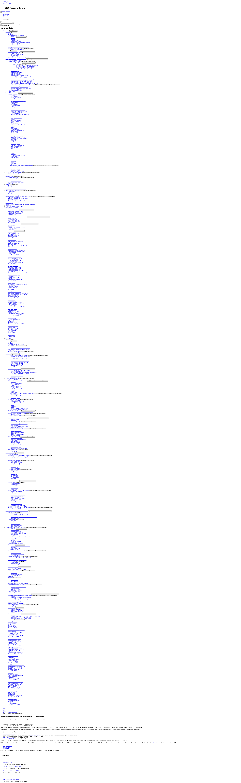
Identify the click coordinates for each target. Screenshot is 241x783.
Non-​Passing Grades (15, 477)
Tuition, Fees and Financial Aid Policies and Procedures (17, 511)
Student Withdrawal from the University (16, 584)
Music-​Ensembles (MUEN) (13, 315)
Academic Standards (12, 528)
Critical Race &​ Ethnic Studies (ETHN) (16, 262)
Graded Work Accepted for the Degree (18, 533)
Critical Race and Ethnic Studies (17, 116)
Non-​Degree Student (15, 55)
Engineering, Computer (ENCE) (14, 267)
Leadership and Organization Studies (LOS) (16, 306)
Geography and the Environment (17, 125)
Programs (5, 16)
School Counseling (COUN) (13, 696)
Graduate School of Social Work (17, 363)
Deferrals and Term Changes (16, 504)
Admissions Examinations (16, 499)
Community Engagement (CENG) (15, 258)
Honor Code (13, 605)
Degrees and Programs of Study (14, 60)
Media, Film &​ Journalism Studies (17, 145)
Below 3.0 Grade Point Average (17, 532)
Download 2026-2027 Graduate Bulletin (11, 770)
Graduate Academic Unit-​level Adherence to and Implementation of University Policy (27, 459)
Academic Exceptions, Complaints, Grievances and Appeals (20, 595)
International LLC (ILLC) (13, 295)
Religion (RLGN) (11, 693)
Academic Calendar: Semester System (18, 44)
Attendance (13, 38)
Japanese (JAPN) (11, 300)
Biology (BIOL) (11, 246)
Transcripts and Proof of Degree (17, 496)
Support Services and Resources (14, 613)
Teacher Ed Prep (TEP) (12, 703)
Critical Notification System (13, 454)
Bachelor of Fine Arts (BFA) (16, 72)
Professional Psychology (15, 414)
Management (13, 140)
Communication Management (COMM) (16, 635)
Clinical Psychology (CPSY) (13, 254)
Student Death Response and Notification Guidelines (21, 618)
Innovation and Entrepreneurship (17, 130)
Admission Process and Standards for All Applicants (18, 490)
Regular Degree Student (15, 483)
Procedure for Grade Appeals (14, 197)
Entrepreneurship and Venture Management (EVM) (18, 272)
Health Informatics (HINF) (13, 659)
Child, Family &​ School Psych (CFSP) (15, 632)
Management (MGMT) (12, 309)
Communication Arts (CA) (13, 255)
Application (13, 492)
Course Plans (15, 64)
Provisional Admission (15, 484)
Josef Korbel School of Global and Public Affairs (20, 360)
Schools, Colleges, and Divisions (12, 378)
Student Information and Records (12, 209)
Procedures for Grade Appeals (16, 601)
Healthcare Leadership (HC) (13, 287)
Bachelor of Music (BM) (15, 73)
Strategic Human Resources (16, 446)
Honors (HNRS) (11, 290)
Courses (4, 17)
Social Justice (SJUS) (12, 329)
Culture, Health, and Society (16, 118)
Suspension (13, 540)
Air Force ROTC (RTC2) (13, 234)
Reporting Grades (14, 470)
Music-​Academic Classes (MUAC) (15, 314)
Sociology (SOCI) (11, 332)
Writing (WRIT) (11, 337)
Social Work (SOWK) (12, 331)
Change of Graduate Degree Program (18, 505)
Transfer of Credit (11, 91)
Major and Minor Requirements (12, 92)
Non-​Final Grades (14, 475)
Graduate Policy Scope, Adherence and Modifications (18, 455)
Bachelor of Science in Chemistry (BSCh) (19, 77)
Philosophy (13, 149)
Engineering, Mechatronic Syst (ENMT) (16, 270)
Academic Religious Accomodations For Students (20, 42)
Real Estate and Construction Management (19, 409)
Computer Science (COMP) (13, 259)
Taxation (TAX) (11, 702)
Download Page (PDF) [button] (7, 762)
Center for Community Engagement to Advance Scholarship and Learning (20, 204)
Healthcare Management (15, 441)
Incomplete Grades (14, 479)
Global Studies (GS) (12, 285)
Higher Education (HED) (13, 662)
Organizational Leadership (16, 170)
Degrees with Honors (12, 228)
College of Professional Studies (17, 365)
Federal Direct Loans (15, 513)
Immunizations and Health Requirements (16, 603)
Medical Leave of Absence (13, 220)
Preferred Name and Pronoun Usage (15, 213)
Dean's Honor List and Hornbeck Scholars (16, 227)
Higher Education (14, 425)
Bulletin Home (6, 4)
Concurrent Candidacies (15, 468)
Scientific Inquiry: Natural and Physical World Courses (26, 67)
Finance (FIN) (11, 276)
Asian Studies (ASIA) (12, 244)
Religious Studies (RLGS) (13, 326)
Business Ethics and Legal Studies (17, 109)
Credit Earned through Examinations (15, 90)
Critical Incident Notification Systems (15, 211)
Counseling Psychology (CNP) (14, 261)
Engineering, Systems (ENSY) (14, 650)
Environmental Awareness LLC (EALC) (16, 274)
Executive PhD (14, 403)
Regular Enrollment (14, 562)
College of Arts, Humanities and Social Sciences (20, 356)
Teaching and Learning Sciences (17, 427)
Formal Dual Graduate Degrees (14, 369)
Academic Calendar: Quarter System (18, 43)
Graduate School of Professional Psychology (19, 362)
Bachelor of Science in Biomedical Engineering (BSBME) (22, 79)
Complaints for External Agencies (14, 201)
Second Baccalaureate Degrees (17, 54)
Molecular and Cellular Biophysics (17, 434)
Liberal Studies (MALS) (13, 674)
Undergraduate (6, 30)
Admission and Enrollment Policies (12, 480)
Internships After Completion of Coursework (17, 569)
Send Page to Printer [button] (7, 757)
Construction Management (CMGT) (15, 260)
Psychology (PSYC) (12, 321)
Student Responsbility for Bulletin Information (20, 456)
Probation (12, 539)
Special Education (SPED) (13, 700)
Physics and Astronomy (15, 150)
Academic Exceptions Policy (13, 199)
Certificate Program (14, 467)
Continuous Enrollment (15, 565)
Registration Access (12, 185)
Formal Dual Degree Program (16, 462)
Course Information (12, 188)
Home (4, 710)
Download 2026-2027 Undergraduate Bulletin (12, 766)
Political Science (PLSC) (13, 320)
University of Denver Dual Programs (15, 173)
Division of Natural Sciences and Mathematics (20, 361)
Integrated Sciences (14, 131)
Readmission (10, 576)
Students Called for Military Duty (14, 221)
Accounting (13, 95)
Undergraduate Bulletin (7, 746)
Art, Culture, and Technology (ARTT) (15, 241)
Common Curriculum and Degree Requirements (20, 69)
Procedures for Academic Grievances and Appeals (18, 198)
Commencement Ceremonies (16, 568)
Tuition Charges (14, 520)
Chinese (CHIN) (11, 253)
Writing (12, 164)
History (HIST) (11, 289)
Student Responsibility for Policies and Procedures (18, 583)
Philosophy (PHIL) (12, 318)
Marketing (13, 141)
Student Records (11, 608)
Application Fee (14, 493)
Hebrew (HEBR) (11, 288)
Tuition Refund (11, 192)
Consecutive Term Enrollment (16, 564)
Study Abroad (8, 205)
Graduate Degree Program (16, 461)
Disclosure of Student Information (17, 609)
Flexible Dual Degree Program (17, 463)
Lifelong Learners (14, 488)
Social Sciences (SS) (12, 330)
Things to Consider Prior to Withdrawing (19, 585)
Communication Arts (15, 166)
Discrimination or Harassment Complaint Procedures (18, 200)
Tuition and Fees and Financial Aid (12, 190)
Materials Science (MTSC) (13, 311)
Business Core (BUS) (12, 249)
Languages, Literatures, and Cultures (18, 137)
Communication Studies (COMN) (14, 257)
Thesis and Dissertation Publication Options (19, 558)
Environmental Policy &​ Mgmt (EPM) (15, 653)
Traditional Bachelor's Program (14, 52)
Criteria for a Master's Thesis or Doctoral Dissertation (21, 557)
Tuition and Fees (11, 191)
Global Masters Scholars (13, 175)
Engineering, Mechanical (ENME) (15, 269)
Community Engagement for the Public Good (20, 114)
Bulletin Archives (6, 748)
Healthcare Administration (16, 168)
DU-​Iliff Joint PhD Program (16, 465)
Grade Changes (14, 538)
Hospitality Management (15, 129)
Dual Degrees (8, 354)
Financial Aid (10, 193)
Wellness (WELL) (11, 336)
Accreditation (10, 34)
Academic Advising (9, 176)
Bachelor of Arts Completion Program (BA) (19, 87)
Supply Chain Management (16, 447)
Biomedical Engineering (15, 105)
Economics (13, 119)
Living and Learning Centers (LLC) (15, 307)
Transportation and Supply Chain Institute (19, 448)
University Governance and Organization (16, 35)
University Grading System (13, 469)
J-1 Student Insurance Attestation (9, 738)
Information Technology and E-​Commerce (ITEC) (18, 294)
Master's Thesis (14, 573)
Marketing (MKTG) (12, 310)
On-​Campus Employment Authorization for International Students (24, 517)
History (12, 127)
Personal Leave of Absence (16, 588)
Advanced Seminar (14, 96)
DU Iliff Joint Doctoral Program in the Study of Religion (22, 412)
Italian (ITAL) (11, 298)
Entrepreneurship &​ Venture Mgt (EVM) (16, 652)
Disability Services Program (13, 602)
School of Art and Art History (16, 383)
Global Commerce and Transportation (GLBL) (17, 284)
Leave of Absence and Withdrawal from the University (16, 216)
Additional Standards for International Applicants (17, 506)
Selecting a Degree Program (16, 62)
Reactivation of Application (16, 502)
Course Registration (12, 186)
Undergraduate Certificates (16, 89)
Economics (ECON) (12, 263)
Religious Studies (14, 156)
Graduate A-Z (6, 2)
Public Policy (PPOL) (12, 322)
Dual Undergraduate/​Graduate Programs (14, 172)
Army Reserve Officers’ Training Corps (18, 101)
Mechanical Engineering (15, 144)
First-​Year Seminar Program (16, 178)
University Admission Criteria (16, 491)
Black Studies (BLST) (12, 247)
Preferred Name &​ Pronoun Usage (17, 611)
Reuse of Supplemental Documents (17, 498)
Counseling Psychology (15, 422)
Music (12, 148)
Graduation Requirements (13, 567)
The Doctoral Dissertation (16, 553)
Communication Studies (15, 113)
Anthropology (13, 98)
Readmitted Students (15, 53)
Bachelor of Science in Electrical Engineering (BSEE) (21, 81)
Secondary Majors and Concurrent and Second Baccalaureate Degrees (24, 83)
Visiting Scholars (14, 489)
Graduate (5, 339)
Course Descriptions (10, 230)
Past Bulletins (5, 707)
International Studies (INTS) (13, 296)
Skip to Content (6, 1)
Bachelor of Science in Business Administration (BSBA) (22, 76)
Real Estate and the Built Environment (18, 155)
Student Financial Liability (16, 524)
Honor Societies (11, 229)
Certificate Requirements (13, 549)
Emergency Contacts (12, 214)
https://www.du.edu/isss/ (156, 742)
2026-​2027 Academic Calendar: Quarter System (20, 346)
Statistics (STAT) (11, 701)
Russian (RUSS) (11, 327)
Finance (12, 122)
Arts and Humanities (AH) (13, 243)
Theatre (12, 162)
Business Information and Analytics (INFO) (16, 251)
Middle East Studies (14, 147)
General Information (10, 453)
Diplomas (10, 226)
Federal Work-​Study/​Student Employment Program (21, 514)
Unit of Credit (11, 46)
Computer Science (14, 115)
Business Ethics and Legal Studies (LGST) (16, 250)
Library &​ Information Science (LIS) (15, 675)
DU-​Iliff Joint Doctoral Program (14, 410)
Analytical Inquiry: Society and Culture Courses (25, 66)
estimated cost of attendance (35, 735)
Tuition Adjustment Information (17, 525)
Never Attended (14, 471)
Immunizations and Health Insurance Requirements (16, 189)
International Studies (15, 132)
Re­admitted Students (12, 222)
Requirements (13, 551)
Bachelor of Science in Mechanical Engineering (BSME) (22, 82)
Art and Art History (14, 102)
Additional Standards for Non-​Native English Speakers (19, 507)
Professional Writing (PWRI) (13, 688)
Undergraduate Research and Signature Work (14, 206)
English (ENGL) (11, 271)
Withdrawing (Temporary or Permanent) (18, 587)
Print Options (6, 19)
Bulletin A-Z (5, 15)
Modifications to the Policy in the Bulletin (19, 457)
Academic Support (9, 203)
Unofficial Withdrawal (12, 219)
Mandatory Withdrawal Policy (16, 590)
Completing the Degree (15, 555)
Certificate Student (14, 485)
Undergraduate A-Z (7, 3)
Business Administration (15, 107)
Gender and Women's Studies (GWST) (15, 279)
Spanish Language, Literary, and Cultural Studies (20, 159)
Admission (8, 50)
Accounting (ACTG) (12, 232)
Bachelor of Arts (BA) (15, 71)
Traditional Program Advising (14, 177)
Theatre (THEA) (11, 335)
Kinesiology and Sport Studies (17, 136)
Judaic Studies (13, 135)
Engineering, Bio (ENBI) (13, 266)
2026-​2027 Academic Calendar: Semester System (20, 348)
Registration (8, 184)
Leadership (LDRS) (12, 305)
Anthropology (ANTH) (12, 236)
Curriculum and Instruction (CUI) (14, 641)
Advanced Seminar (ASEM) (13, 233)
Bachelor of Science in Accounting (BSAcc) (19, 75)
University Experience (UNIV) (14, 704)
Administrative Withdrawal (16, 542)
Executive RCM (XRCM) (13, 656)
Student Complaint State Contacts (17, 49)
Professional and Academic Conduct (15, 604)
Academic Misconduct (15, 606)
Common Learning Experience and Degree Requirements (22, 85)
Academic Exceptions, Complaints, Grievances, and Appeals (18, 196)
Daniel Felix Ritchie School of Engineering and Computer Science (24, 358)
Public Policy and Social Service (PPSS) (16, 323)
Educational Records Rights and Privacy (16, 212)
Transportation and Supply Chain (17, 171)
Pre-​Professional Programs (16, 181)
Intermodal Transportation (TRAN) (15, 668)
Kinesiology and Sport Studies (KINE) (15, 302)
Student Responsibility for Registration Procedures (21, 578)
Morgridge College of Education (17, 364)
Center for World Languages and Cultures (19, 111)
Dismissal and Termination (16, 541)
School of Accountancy (15, 400)
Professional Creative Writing (16, 444)
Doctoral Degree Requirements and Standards (17, 550)
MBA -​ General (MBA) (12, 680)
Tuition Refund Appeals (15, 526)
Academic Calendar (12, 36)
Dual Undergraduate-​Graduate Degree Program (20, 464)
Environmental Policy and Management (18, 439)
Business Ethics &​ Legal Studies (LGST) (16, 628)
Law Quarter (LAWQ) (12, 304)
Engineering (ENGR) (12, 264)
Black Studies (13, 106)
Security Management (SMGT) (14, 697)
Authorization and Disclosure (14, 48)
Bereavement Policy (15, 40)
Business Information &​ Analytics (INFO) (16, 630)
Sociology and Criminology (16, 158)
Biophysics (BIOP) (12, 626)
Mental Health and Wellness (16, 146)
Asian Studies (13, 103)
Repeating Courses (14, 535)
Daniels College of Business (16, 357)
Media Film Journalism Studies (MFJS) (16, 313)
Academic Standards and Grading (12, 194)
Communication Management (16, 438)
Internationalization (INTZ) (13, 297)
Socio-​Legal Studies (15, 157)
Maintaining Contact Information (17, 610)
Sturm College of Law (15, 366)
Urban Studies (13, 163)
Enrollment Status (11, 561)
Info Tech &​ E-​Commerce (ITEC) (15, 667)
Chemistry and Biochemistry (16, 112)
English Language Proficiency (17, 508)
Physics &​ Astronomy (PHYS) (14, 319)
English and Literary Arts (16, 121)
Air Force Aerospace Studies (16, 97)
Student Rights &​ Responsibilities (12, 208)
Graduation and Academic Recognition (13, 223)
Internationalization (14, 133)
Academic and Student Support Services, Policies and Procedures (18, 593)
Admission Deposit (14, 501)
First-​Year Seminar (14, 123)
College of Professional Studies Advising (16, 182)
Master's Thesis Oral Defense (16, 574)
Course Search (8, 338)
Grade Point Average (15, 530)
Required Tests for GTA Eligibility (17, 509)
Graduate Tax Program (15, 451)
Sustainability (13, 161)
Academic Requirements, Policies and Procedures (15, 527)
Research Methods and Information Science (19, 426)
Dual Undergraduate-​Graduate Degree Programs (17, 355)
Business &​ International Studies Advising (19, 179)
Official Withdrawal (12, 218)
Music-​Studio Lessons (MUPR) (14, 317)
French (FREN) (11, 278)
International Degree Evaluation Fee (18, 495)
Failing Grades (13, 472)
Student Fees (13, 521)
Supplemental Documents (16, 497)
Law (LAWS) (11, 673)
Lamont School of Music (15, 387)
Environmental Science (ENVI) (14, 275)
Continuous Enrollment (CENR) (14, 639)
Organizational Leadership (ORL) (14, 685)
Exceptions (13, 596)
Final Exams (13, 39)
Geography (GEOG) (12, 280)
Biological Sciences (14, 104)
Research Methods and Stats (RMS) (15, 695)
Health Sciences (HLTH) (13, 286)
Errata (4, 708)
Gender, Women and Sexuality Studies (18, 124)
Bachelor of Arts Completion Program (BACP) (17, 245)
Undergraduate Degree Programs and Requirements (16, 59)
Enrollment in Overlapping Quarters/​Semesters (17, 560)
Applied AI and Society (15, 99)
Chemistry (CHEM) (12, 252)
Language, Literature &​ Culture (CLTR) (16, 303)
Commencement (11, 225)
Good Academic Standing (16, 531)
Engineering (13, 396)
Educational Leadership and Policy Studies (19, 424)
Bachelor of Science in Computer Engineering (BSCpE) (22, 80)
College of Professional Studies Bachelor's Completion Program (20, 57)
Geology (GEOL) (11, 281)
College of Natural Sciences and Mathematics (20, 374)
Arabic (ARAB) (11, 237)
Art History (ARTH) (12, 242)
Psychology (13, 153)
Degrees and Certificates (13, 379)
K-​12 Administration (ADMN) (14, 671)
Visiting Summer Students (16, 56)
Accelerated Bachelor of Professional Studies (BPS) (21, 88)
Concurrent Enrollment (15, 563)
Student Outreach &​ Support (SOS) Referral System (21, 617)
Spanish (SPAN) (11, 333)
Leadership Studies (14, 139)
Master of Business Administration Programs (19, 408)
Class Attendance (11, 544)
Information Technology (15, 169)
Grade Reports (13, 478)
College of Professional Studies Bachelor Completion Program (20, 165)
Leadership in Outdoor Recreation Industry (19, 138)
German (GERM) (11, 283)
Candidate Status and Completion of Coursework (20, 536)
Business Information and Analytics (18, 110)
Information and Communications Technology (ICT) (18, 293)
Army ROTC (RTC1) (12, 238)
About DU (8, 32)
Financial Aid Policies (15, 518)
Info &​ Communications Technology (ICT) (16, 666)
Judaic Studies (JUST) (12, 301)
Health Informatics (14, 440)
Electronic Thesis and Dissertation (15, 556)
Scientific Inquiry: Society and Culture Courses (25, 68)
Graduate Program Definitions (14, 460)
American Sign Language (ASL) (14, 235)
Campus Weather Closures (16, 41)
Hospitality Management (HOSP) (14, 292)
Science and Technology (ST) (14, 328)
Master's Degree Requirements (14, 570)
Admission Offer (14, 500)
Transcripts (10, 215)
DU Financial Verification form (9, 734)
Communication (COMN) (13, 634)
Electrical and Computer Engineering (18, 120)
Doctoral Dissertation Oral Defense (17, 554)
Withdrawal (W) (14, 474)
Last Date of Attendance (15, 476)
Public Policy (13, 154)
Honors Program (14, 128)
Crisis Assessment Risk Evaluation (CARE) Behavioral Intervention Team (25, 616)
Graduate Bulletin (6, 747)
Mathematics (13, 142)
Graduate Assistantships (15, 515)
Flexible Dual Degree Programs (14, 367)
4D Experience (11, 33)
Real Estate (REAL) (12, 324)
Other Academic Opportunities (12, 207)
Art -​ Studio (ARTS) (12, 240)
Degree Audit (10, 183)
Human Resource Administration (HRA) (16, 665)
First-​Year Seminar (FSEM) (13, 277)
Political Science (14, 152)
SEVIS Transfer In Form (8, 737)
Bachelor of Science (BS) (16, 74)
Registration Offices (14, 580)
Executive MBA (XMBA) (13, 654)
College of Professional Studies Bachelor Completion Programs (20, 84)
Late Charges (13, 522)
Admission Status (11, 482)
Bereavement (13, 615)
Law (11, 450)
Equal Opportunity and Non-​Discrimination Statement (18, 47)
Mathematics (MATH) (12, 312)
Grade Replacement (14, 534)
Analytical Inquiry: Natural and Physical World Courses (27, 65)
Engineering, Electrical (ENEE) (14, 268)
